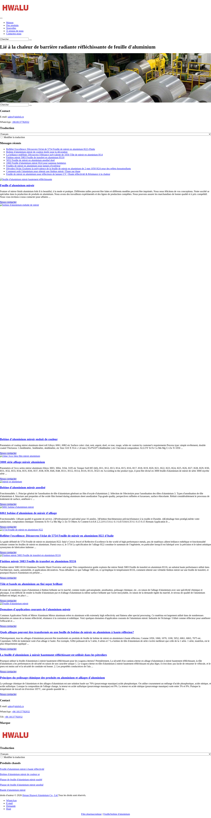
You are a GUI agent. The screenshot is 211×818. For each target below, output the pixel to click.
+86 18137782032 (21, 711)
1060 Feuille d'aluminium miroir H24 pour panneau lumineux (36, 163)
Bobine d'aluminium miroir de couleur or (20, 774)
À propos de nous (14, 31)
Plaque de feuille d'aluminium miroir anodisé (21, 784)
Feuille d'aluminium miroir (17, 185)
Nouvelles (11, 28)
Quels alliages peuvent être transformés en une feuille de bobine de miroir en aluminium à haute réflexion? (67, 632)
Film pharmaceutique (91, 814)
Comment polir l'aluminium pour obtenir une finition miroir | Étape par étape (43, 171)
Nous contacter (8, 202)
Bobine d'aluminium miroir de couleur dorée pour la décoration (37, 152)
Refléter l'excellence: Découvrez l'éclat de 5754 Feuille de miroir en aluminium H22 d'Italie (50, 149)
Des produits (12, 25)
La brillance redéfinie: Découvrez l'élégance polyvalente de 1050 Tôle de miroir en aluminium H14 (54, 154)
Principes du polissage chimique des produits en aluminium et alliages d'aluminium (52, 677)
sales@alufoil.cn (16, 116)
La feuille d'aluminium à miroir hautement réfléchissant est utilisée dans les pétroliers (53, 654)
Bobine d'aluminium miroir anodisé (22, 487)
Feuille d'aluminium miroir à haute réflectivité (22, 769)
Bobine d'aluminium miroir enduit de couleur (29, 439)
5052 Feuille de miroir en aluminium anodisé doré (30, 160)
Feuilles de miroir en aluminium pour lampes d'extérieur (33, 165)
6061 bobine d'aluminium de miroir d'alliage (28, 513)
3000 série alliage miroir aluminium (22, 462)
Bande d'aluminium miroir (12, 790)
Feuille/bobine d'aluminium (116, 814)
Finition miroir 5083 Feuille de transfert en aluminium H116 (35, 157)
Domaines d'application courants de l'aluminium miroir (35, 609)
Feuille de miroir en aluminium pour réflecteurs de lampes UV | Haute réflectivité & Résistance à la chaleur (58, 174)
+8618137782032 (20, 122)
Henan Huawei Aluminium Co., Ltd (40, 795)
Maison (9, 22)
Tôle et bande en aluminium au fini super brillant (31, 584)
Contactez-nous (13, 33)
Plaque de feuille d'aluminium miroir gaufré (21, 779)
